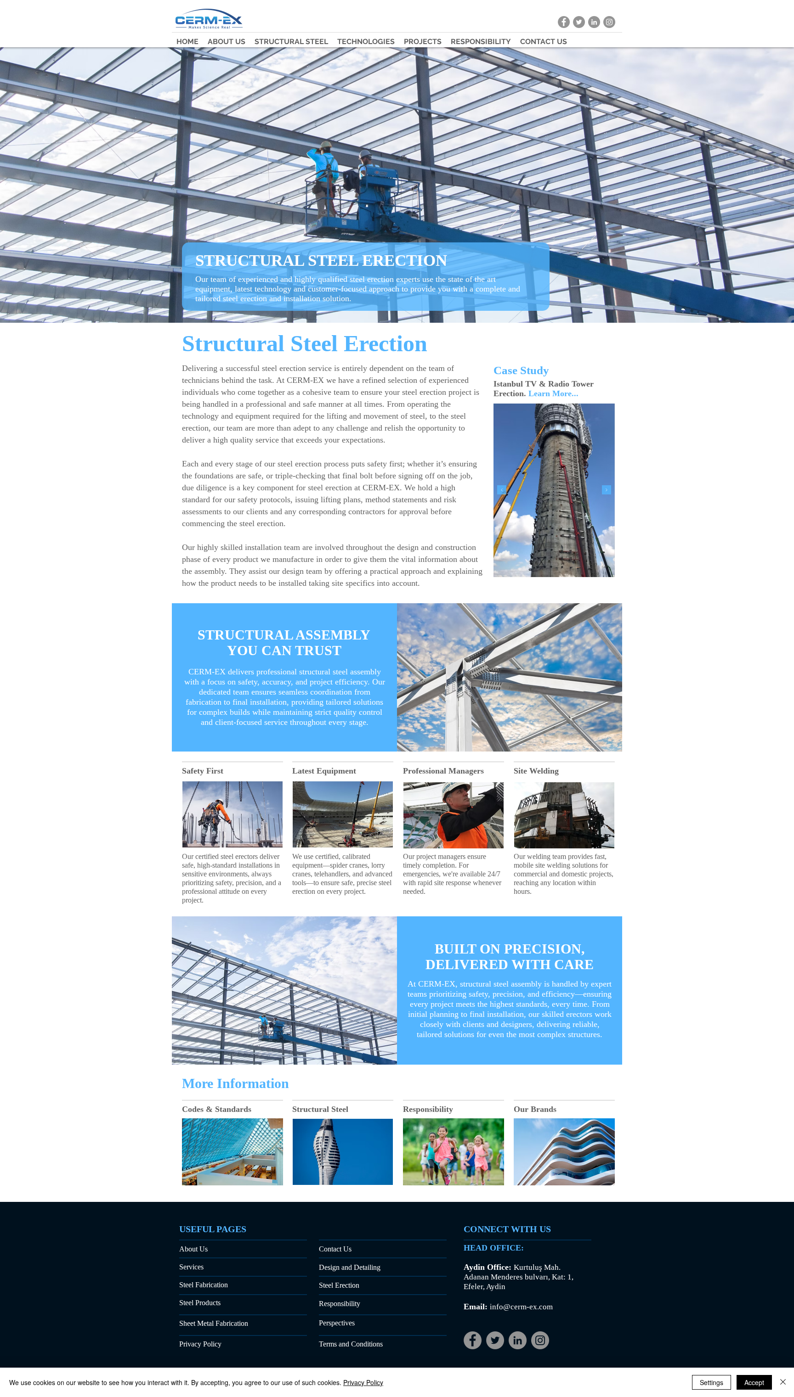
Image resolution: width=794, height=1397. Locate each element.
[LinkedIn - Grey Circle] (518, 1340)
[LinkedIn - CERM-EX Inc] (594, 22)
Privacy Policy (363, 1382)
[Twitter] (495, 1340)
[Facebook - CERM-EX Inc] (564, 22)
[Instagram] (540, 1340)
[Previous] (501, 490)
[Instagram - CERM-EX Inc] (609, 22)
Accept (754, 1382)
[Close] (782, 1382)
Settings (711, 1382)
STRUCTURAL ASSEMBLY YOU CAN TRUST (284, 642)
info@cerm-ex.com (521, 1306)
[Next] (606, 490)
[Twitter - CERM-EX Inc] (579, 22)
